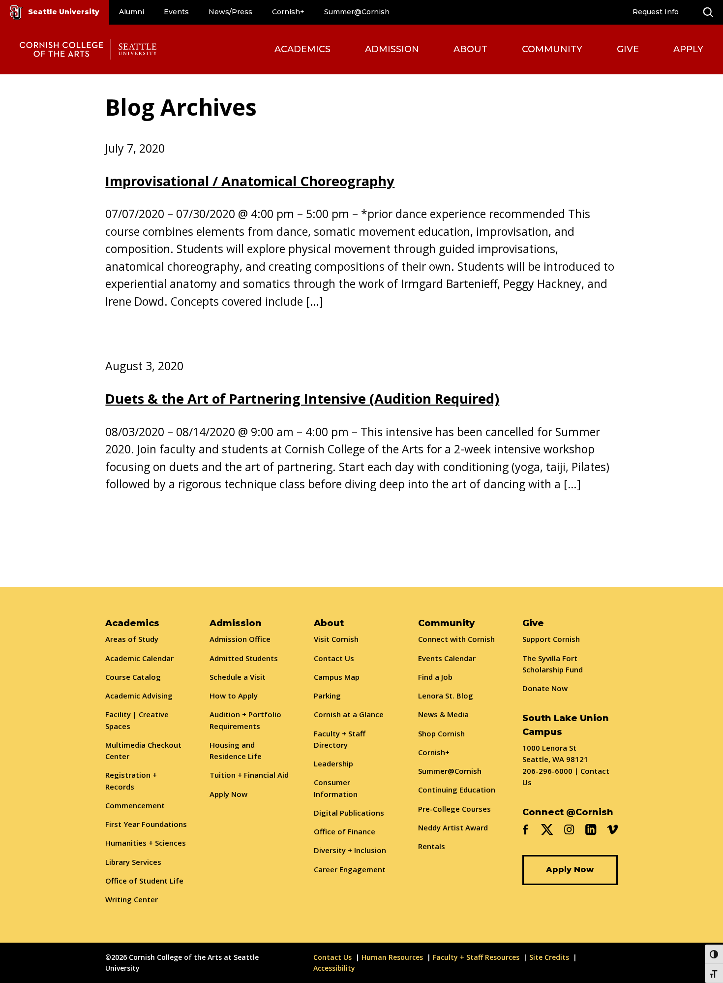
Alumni (131, 11)
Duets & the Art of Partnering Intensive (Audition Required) (302, 398)
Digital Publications (349, 813)
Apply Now (228, 794)
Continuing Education (456, 789)
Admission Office (240, 639)
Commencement (135, 805)
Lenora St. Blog (445, 695)
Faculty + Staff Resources (476, 957)
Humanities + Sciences (145, 843)
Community (552, 49)
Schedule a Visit (238, 677)
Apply (688, 49)
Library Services (133, 862)
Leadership (333, 763)
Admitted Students (244, 658)
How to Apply (234, 695)
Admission (392, 49)
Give (628, 49)
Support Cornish (551, 639)
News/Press (230, 11)
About (470, 49)
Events (176, 11)
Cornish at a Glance (349, 714)
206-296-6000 (547, 771)
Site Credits (549, 957)
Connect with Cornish (456, 639)
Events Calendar (447, 658)
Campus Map (337, 677)
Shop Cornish (441, 733)
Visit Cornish (336, 639)
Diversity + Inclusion (350, 850)
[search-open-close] (708, 12)
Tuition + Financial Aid (249, 775)
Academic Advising (139, 695)
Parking (327, 695)
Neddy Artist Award (453, 827)
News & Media (443, 714)
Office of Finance (344, 831)
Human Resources (392, 957)
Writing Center (131, 899)
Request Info (656, 11)
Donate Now (545, 688)
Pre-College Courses (454, 809)
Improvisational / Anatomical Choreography (249, 181)
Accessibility (334, 968)
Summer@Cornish (357, 11)
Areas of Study (131, 639)
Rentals (431, 846)
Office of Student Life (144, 881)
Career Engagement (350, 869)
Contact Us (334, 658)
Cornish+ (288, 11)
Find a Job (435, 677)
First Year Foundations (146, 824)
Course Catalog (133, 677)
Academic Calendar (139, 658)
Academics (302, 49)
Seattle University (63, 11)
